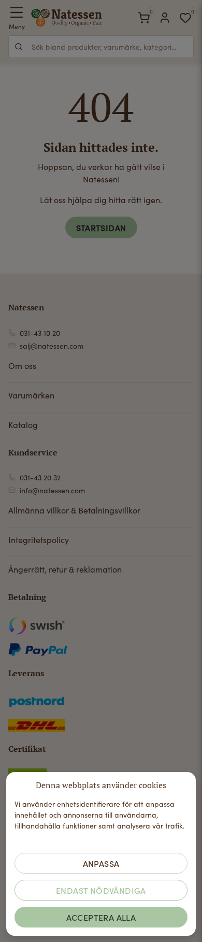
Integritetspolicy (38, 539)
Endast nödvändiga (101, 890)
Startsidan (101, 227)
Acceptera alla (101, 917)
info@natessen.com (52, 490)
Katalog (23, 424)
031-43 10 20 (40, 333)
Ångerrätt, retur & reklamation (65, 569)
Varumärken (31, 395)
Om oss (22, 365)
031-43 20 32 (40, 477)
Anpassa (101, 863)
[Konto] (164, 17)
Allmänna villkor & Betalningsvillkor (74, 510)
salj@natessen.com (51, 346)
